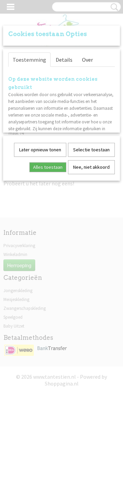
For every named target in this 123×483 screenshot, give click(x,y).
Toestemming (29, 59)
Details (64, 59)
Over (87, 59)
